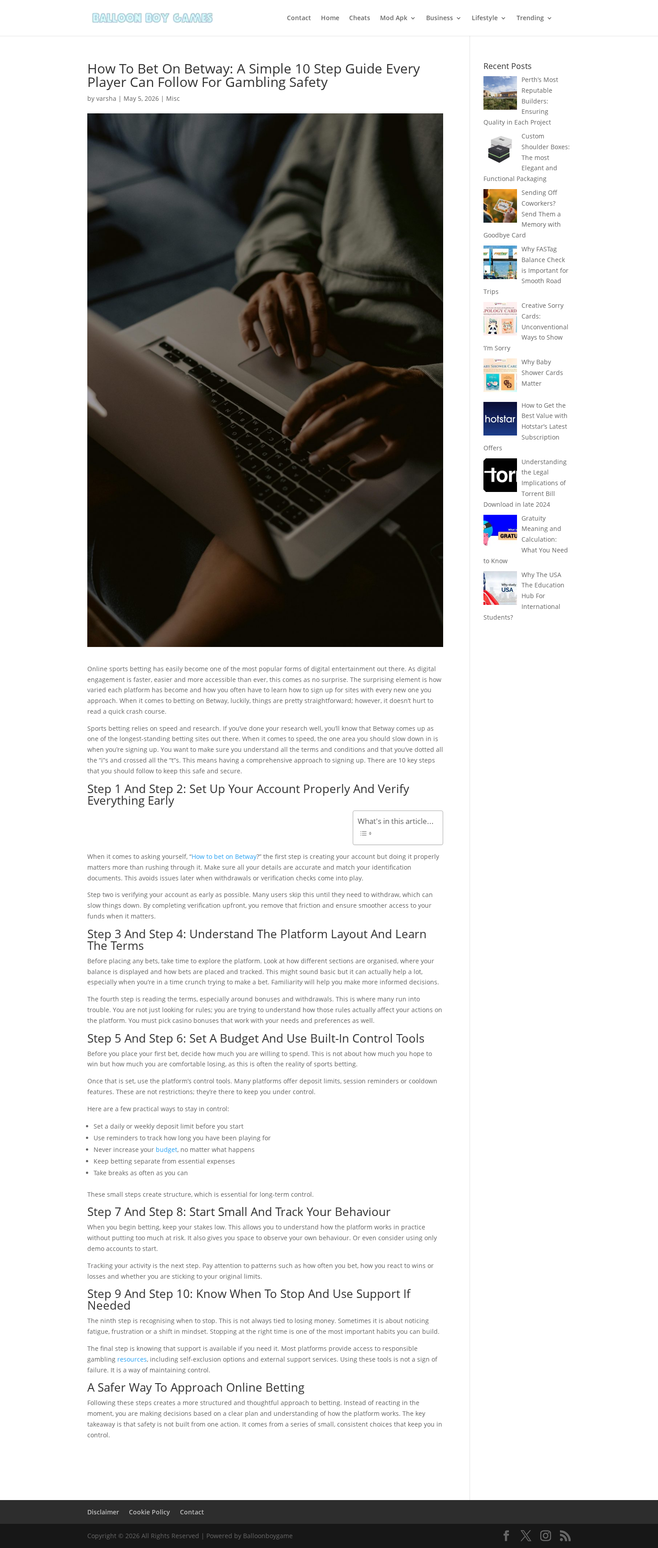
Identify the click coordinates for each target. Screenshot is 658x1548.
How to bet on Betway (224, 856)
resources (132, 1359)
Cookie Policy (149, 1512)
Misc (173, 98)
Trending (530, 18)
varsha (106, 98)
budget (166, 1149)
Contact (299, 18)
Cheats (359, 18)
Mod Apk (393, 18)
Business (439, 18)
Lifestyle (485, 18)
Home (330, 18)
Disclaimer (103, 1512)
